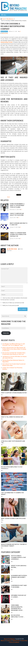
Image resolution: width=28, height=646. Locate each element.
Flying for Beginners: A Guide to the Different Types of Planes (17, 205)
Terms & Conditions (14, 642)
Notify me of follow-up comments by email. (13, 302)
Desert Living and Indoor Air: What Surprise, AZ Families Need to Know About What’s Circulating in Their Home (14, 349)
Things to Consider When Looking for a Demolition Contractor (18, 234)
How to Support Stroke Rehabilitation (14, 392)
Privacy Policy (24, 640)
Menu (4, 15)
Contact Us (9, 640)
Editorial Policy (16, 640)
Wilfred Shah (5, 33)
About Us (3, 640)
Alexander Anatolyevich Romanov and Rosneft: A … (19, 577)
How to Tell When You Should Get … (12, 417)
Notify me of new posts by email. (11, 305)
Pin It (8, 197)
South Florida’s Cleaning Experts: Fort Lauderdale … (18, 557)
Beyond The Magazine (9, 639)
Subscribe (6, 333)
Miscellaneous (4, 31)
